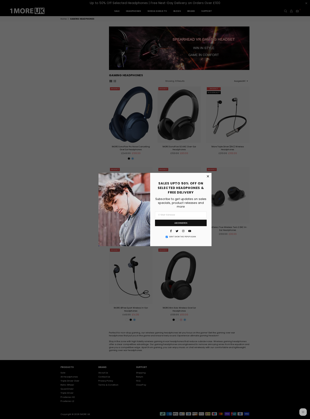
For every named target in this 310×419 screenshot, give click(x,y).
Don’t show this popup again (182, 237)
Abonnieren (180, 223)
